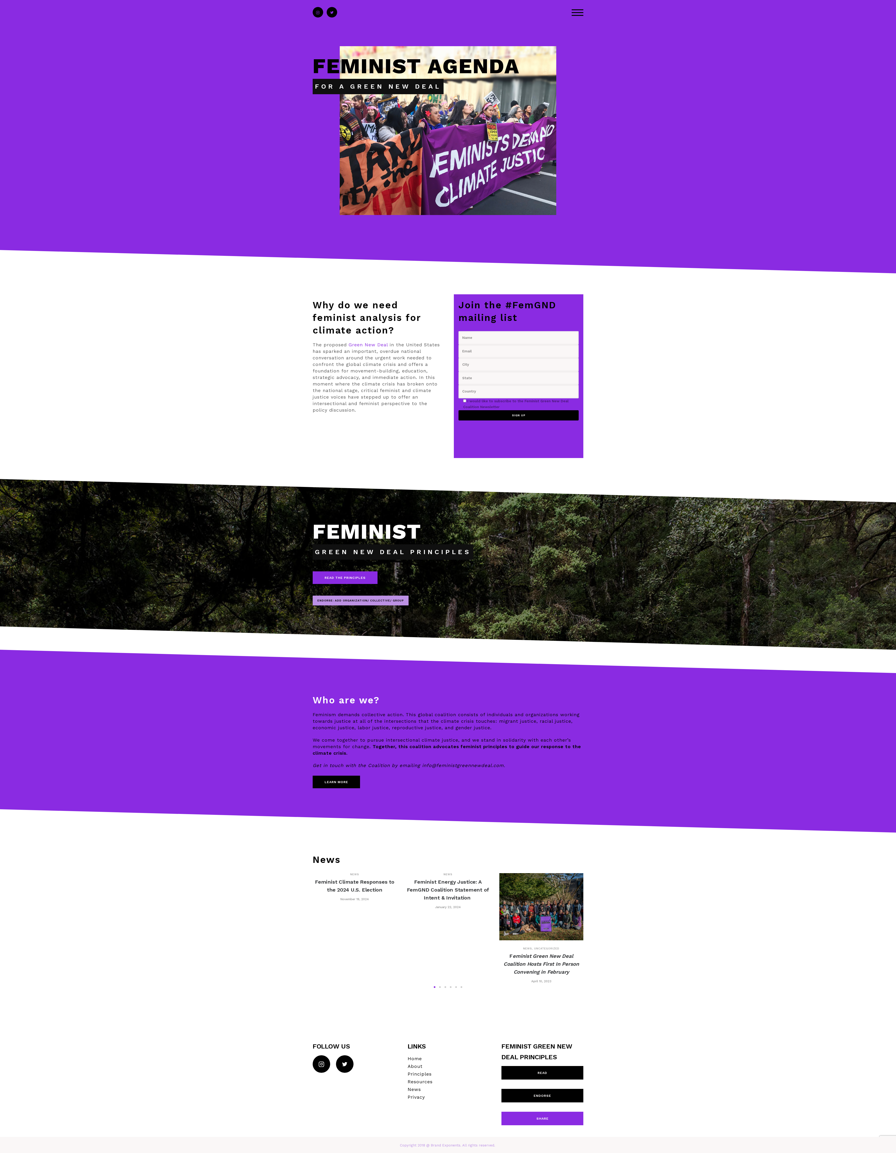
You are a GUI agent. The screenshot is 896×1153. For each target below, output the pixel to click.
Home (415, 1058)
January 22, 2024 (448, 907)
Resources (420, 1081)
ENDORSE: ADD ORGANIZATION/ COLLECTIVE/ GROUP (360, 600)
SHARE (542, 1118)
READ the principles (345, 578)
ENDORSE (542, 1095)
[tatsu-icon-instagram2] (318, 12)
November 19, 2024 (354, 899)
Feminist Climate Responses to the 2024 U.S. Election (354, 886)
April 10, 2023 (541, 981)
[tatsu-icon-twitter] (332, 12)
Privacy (416, 1097)
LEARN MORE (336, 782)
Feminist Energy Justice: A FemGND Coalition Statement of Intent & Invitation (448, 890)
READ (542, 1073)
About (415, 1066)
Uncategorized (546, 948)
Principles (420, 1074)
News (354, 874)
